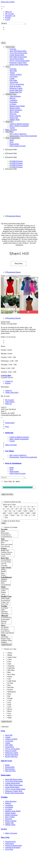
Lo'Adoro (8, 809)
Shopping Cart (10, 16)
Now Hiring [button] (9, 451)
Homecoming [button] (6, 775)
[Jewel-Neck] (6, 614)
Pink (9, 685)
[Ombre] (3, 575)
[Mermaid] (6, 621)
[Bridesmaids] (9, 533)
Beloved (8, 803)
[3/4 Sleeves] (7, 629)
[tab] (21, 433)
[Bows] (6, 583)
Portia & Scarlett (10, 751)
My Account (9, 14)
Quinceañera (9, 843)
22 (25, 509)
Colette (7, 743)
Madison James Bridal (12, 811)
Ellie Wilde (9, 745)
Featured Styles (10, 842)
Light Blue (11, 668)
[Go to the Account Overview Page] (2, 8)
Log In (7, 19)
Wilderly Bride (10, 825)
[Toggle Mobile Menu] (2, 417)
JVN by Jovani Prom (12, 749)
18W (31, 511)
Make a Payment (11, 445)
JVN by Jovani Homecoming (15, 789)
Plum (9, 694)
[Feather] (5, 593)
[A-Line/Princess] (6, 618)
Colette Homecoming (12, 783)
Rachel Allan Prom (11, 754)
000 (6, 507)
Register (8, 17)
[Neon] (3, 573)
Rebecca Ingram (10, 821)
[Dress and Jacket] (7, 544)
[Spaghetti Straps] (6, 641)
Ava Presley (9, 741)
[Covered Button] (6, 560)
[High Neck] (6, 612)
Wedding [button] (4, 797)
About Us (8, 390)
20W (4, 513)
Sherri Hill (8, 735)
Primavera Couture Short (13, 791)
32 (14, 511)
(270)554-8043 (6, 376)
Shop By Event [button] (6, 761)
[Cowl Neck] (6, 608)
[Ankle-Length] (5, 598)
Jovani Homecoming (12, 787)
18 (16, 509)
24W (16, 513)
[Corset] (7, 556)
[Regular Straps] (6, 639)
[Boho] (7, 543)
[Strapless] (6, 642)
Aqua (9, 664)
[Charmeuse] (5, 589)
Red (8, 696)
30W (34, 513)
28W (28, 513)
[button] (10, 47)
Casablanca (9, 805)
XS (18, 515)
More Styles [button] (5, 837)
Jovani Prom (9, 747)
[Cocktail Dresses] (9, 537)
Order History (10, 402)
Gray (9, 713)
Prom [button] (3, 731)
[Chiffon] (5, 591)
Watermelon (11, 692)
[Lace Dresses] (7, 546)
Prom (7, 426)
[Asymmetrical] (5, 600)
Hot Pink (10, 687)
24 (29, 509)
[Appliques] (6, 579)
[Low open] (6, 566)
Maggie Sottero (10, 813)
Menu (3, 43)
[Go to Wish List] (4, 6)
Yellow (9, 653)
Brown (9, 709)
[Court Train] (5, 604)
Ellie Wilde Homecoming (14, 785)
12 (3, 509)
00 (11, 507)
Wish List (8, 12)
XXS (12, 515)
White (9, 718)
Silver (9, 715)
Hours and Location (8, 2)
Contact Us (9, 381)
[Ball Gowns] (7, 541)
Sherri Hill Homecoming (13, 779)
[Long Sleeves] (7, 631)
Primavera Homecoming (13, 845)
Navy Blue (11, 674)
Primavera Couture (11, 753)
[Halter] (6, 610)
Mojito (9, 655)
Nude (9, 705)
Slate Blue (11, 670)
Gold (9, 707)
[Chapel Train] (5, 602)
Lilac (9, 679)
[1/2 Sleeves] (7, 627)
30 (10, 511)
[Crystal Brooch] (6, 585)
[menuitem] (21, 12)
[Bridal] (9, 531)
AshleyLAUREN (11, 739)
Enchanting (9, 807)
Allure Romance (10, 801)
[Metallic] (3, 571)
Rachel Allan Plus (11, 756)
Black (9, 711)
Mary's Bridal (10, 817)
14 (8, 509)
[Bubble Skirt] (7, 550)
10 (32, 507)
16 (12, 509)
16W (25, 511)
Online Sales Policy (12, 392)
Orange (10, 698)
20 (21, 509)
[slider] (34, 487)
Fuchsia (10, 689)
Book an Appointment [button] (13, 463)
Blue (9, 672)
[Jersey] (5, 594)
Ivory (9, 702)
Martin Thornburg (11, 815)
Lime (9, 661)
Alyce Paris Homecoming (14, 781)
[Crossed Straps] (6, 562)
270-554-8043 (6, 4)
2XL (6, 517)
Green (9, 659)
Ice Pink (10, 683)
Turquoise (10, 666)
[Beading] (6, 581)
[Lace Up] (6, 564)
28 (5, 511)
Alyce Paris (9, 849)
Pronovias (8, 819)
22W (10, 513)
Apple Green (11, 657)
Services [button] (4, 829)
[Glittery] (3, 570)
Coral (9, 700)
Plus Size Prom (10, 771)
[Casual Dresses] (9, 535)
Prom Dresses (10, 769)
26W (22, 513)
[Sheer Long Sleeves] (7, 633)
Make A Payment (11, 833)
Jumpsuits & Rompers (12, 847)
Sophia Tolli (9, 823)
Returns (8, 383)
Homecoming (10, 423)
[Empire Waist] (6, 620)
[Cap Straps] (6, 637)
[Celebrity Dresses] (7, 552)
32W (6, 515)
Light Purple (11, 681)
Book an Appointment (24, 4)
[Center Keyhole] (7, 554)
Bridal (7, 765)
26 (34, 509)
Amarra (7, 737)
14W (19, 511)
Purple (9, 677)
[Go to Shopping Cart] (2, 6)
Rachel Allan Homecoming (14, 793)
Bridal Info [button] (9, 433)
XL (34, 515)
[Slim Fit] (6, 623)
